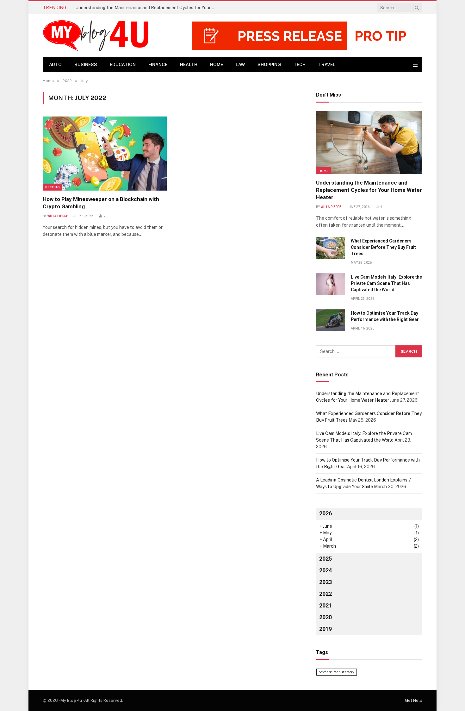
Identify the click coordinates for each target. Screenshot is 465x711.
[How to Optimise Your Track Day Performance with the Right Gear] (330, 320)
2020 (325, 617)
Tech (300, 64)
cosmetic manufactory (336, 672)
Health (188, 64)
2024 (325, 570)
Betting (52, 187)
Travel (326, 64)
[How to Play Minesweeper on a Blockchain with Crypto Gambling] (105, 153)
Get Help (413, 700)
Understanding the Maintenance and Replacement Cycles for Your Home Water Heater (369, 189)
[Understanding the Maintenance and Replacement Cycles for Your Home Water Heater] (369, 142)
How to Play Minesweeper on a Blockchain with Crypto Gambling (101, 203)
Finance (157, 64)
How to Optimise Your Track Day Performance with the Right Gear (385, 316)
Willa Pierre (57, 216)
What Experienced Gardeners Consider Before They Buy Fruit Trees (144, 7)
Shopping (269, 64)
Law (240, 64)
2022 (325, 593)
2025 (325, 558)
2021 (325, 605)
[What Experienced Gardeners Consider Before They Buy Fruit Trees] (330, 248)
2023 (325, 582)
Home (216, 64)
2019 (325, 629)
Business (85, 64)
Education (123, 64)
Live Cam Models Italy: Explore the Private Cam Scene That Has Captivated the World (386, 283)
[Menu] (415, 65)
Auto (55, 64)
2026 (325, 513)
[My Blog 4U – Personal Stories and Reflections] (98, 35)
